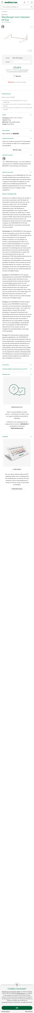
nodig (30, 991)
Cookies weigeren (6, 1011)
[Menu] (2, 2)
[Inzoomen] (31, 51)
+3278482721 (24, 424)
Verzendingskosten (23, 69)
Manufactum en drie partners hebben (11, 991)
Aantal (7, 62)
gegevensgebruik (20, 993)
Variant (7, 58)
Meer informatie (28, 1011)
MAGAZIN (16, 133)
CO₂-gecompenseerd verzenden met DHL (17, 71)
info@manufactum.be (17, 428)
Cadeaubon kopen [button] (17, 488)
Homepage (4, 11)
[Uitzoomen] (28, 51)
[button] (31, 27)
